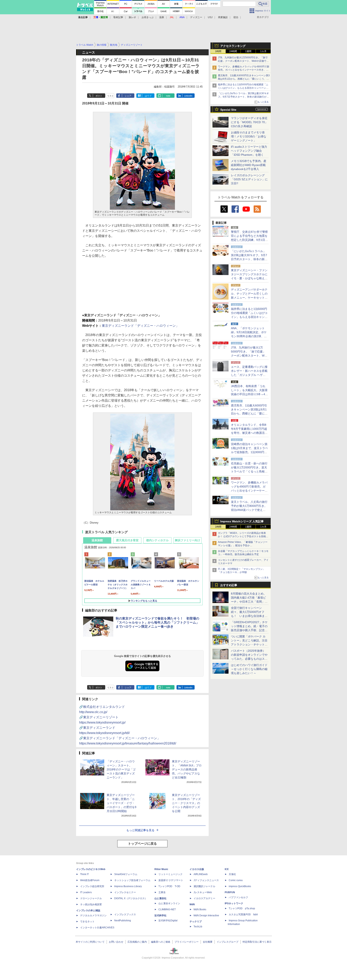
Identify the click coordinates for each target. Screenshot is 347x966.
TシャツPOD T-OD (169, 886)
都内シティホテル (157, 540)
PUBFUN (230, 892)
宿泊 (235, 17)
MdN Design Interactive (206, 915)
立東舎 (162, 892)
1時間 (218, 51)
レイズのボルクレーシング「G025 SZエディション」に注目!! (249, 179)
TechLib (198, 926)
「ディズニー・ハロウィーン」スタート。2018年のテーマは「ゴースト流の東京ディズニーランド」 (121, 769)
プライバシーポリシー (187, 941)
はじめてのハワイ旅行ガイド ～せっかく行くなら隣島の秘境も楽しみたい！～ (249, 669)
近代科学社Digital (168, 920)
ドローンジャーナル (91, 898)
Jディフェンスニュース (206, 880)
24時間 (233, 51)
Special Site (228, 109)
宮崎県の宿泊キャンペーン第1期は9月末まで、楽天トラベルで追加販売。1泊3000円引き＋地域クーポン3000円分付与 (249, 452)
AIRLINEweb (201, 874)
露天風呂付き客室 (127, 540)
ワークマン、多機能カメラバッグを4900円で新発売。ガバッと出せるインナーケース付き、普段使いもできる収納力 (243, 70)
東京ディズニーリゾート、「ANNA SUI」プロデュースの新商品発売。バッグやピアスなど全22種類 (187, 769)
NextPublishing (122, 920)
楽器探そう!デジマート (170, 880)
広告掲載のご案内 (137, 941)
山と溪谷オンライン (169, 903)
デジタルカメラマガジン (93, 915)
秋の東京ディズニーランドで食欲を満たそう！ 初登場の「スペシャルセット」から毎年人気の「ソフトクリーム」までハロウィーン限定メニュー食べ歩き (157, 622)
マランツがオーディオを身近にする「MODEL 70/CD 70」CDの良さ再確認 (249, 122)
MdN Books (200, 909)
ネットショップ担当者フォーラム (132, 880)
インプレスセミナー (125, 892)
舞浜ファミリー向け (187, 540)
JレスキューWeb (203, 892)
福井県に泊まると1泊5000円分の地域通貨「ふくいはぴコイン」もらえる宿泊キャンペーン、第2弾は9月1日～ (243, 88)
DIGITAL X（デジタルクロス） (130, 898)
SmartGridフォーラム (125, 874)
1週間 (248, 51)
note (168, 96)
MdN (192, 904)
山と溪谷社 (160, 898)
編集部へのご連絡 (160, 941)
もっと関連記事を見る (140, 830)
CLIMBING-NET (167, 909)
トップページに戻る (142, 843)
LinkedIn (188, 96)
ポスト (99, 96)
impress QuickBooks (240, 886)
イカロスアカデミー (204, 898)
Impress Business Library (128, 886)
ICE (227, 869)
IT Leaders (86, 892)
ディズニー (196, 17)
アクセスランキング (233, 45)
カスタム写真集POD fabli (243, 914)
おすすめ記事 (228, 585)
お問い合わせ (116, 941)
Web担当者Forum (89, 880)
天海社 (232, 874)
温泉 (161, 17)
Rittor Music (161, 869)
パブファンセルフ (238, 897)
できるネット (87, 921)
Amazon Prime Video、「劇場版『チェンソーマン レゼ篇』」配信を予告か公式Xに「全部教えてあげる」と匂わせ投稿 (242, 545)
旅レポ (132, 17)
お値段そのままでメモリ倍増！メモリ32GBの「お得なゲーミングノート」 (248, 136)
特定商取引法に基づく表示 (257, 941)
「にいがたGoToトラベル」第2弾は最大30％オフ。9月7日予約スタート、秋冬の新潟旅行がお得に (243, 97)
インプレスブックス (125, 914)
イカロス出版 (197, 869)
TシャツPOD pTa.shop (242, 908)
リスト (110, 96)
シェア (128, 96)
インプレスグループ (227, 941)
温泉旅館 (97, 540)
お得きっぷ (148, 17)
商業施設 (223, 17)
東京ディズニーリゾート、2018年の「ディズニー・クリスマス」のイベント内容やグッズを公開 (186, 803)
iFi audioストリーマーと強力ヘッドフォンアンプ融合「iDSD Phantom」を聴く (249, 150)
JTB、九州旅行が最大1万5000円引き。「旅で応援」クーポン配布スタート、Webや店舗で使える (243, 61)
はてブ (148, 96)
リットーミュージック (170, 874)
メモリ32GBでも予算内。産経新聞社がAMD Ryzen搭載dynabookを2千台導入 (248, 165)
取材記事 (118, 17)
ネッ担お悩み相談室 (91, 904)
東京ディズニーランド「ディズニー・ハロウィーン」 (140, 325)
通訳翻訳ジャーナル (204, 886)
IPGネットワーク (234, 903)
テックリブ (196, 921)
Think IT (84, 874)
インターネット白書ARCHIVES (97, 927)
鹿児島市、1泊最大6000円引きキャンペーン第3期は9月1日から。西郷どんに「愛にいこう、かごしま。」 (244, 79)
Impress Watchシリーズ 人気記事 (242, 521)
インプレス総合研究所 (92, 886)
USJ (210, 17)
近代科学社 (160, 915)
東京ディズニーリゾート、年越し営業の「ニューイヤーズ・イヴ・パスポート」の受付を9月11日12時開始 (121, 803)
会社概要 (207, 941)
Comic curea (236, 880)
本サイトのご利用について (90, 941)
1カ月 (263, 51)
